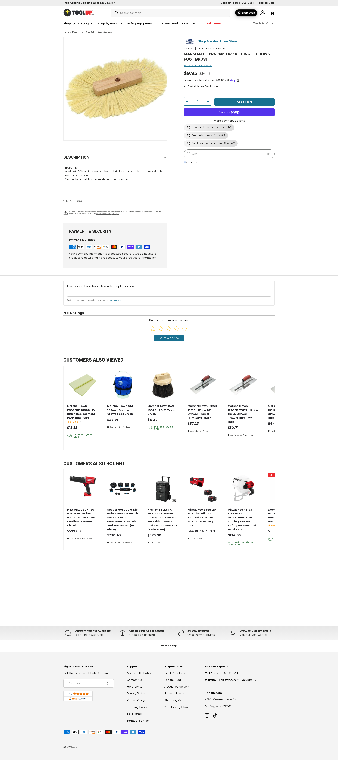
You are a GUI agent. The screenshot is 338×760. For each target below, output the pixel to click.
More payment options (229, 120)
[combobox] (170, 13)
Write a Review (169, 338)
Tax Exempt (135, 713)
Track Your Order (175, 673)
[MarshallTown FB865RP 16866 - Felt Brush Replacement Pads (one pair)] (83, 385)
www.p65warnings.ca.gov (107, 213)
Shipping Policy (137, 707)
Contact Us (134, 680)
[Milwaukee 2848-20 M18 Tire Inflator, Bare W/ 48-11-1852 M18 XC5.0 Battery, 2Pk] (203, 489)
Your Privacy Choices (178, 707)
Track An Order (264, 23)
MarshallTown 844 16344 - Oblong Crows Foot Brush (120, 410)
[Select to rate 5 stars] (184, 328)
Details (111, 2)
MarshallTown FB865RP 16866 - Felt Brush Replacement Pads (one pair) (82, 412)
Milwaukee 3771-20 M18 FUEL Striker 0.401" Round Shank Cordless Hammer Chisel (81, 517)
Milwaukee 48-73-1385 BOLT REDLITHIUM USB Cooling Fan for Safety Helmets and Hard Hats (242, 519)
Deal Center (212, 23)
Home (66, 32)
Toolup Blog (267, 2)
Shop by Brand (108, 23)
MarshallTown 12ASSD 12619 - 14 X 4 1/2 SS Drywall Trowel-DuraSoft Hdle (243, 413)
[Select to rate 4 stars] (176, 328)
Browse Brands (174, 693)
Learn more (115, 300)
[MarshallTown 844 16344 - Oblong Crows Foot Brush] (123, 385)
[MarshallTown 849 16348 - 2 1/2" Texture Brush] (163, 385)
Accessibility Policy (139, 673)
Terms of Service (138, 720)
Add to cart (244, 101)
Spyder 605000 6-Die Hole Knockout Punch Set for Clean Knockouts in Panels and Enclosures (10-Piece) (122, 519)
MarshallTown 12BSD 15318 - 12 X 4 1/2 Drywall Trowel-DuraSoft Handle (202, 412)
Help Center (135, 686)
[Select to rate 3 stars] (168, 328)
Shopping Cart (174, 700)
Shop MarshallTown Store (217, 41)
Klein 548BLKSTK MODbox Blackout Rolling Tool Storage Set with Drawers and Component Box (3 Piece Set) (162, 519)
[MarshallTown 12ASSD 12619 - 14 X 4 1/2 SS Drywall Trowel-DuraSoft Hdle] (243, 385)
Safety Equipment (140, 23)
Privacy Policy (136, 693)
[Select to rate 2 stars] (160, 328)
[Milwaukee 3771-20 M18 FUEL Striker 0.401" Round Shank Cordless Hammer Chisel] (83, 489)
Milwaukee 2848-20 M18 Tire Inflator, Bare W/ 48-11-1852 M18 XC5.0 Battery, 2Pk (202, 517)
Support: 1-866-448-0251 (237, 2)
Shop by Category (76, 23)
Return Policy (136, 700)
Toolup (73, 747)
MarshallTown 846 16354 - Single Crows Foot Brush (92, 32)
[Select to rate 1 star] (153, 328)
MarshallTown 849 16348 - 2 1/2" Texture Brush (163, 410)
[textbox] (169, 293)
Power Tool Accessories (178, 23)
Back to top (169, 645)
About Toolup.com (177, 686)
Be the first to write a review (198, 65)
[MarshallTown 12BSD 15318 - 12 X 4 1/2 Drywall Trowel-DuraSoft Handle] (203, 385)
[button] (272, 13)
